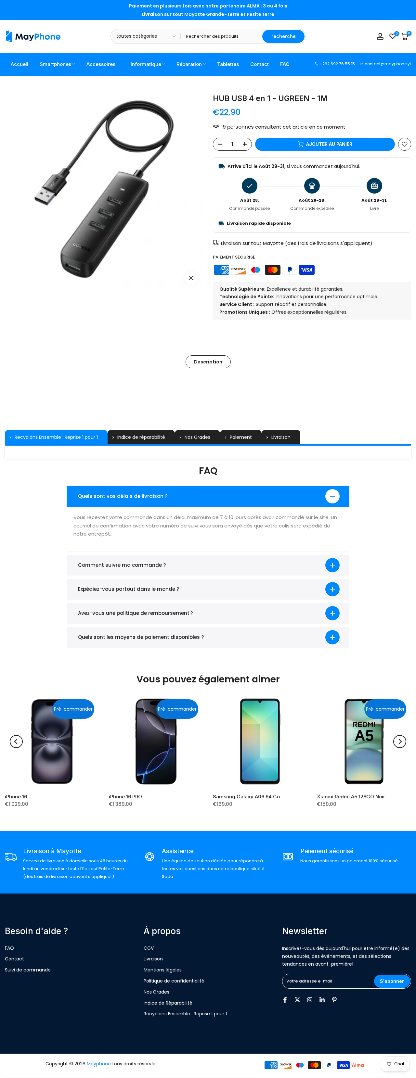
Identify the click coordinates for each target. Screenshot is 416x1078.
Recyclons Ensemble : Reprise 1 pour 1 (185, 1013)
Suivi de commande (28, 970)
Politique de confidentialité (174, 981)
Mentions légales (163, 970)
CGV (149, 948)
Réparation (189, 64)
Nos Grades (156, 992)
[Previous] (16, 741)
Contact (259, 64)
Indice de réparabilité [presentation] (141, 437)
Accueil (19, 64)
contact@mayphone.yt (388, 64)
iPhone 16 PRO (125, 796)
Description (208, 361)
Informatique (146, 64)
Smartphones (55, 64)
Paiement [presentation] (241, 437)
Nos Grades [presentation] (197, 437)
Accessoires (100, 64)
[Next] (399, 741)
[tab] (56, 437)
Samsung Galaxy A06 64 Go (246, 796)
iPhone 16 (16, 796)
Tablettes (228, 64)
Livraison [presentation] (281, 437)
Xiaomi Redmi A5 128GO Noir (351, 796)
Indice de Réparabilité (168, 1003)
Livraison (153, 959)
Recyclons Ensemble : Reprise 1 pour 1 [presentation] (56, 437)
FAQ (285, 64)
